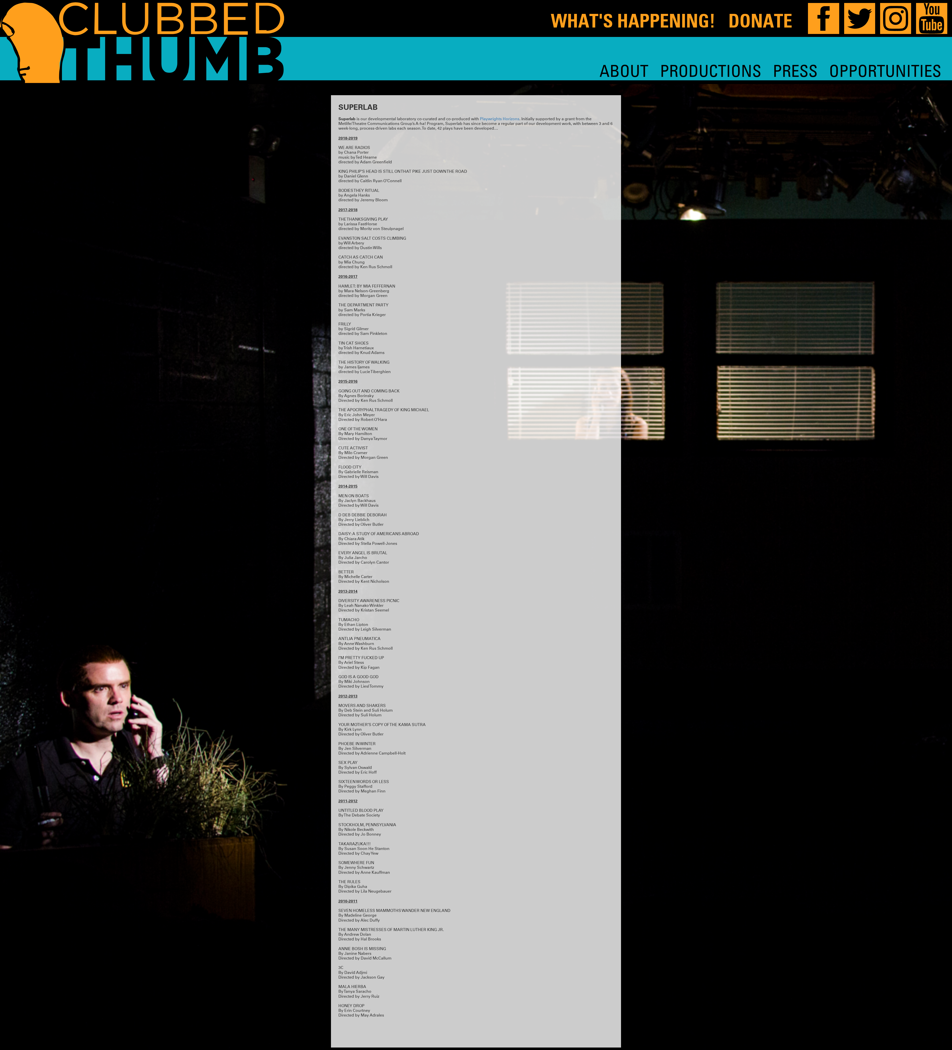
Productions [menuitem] (710, 70)
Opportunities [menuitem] (885, 70)
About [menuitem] (623, 70)
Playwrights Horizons (499, 119)
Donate (760, 20)
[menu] (770, 70)
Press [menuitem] (795, 70)
